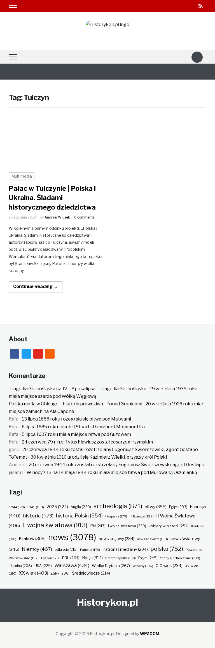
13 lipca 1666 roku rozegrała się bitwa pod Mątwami (76, 419)
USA (43, 566)
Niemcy (37, 549)
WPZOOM (149, 633)
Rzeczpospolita (120, 558)
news (72, 537)
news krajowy (116, 538)
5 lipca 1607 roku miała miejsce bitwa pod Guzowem (76, 434)
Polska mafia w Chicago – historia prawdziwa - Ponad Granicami (75, 404)
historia (38, 516)
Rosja (92, 557)
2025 (57, 506)
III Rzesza (142, 516)
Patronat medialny (125, 549)
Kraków (32, 538)
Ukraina (21, 566)
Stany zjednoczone (180, 558)
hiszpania (116, 516)
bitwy (156, 506)
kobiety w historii (169, 526)
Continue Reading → (35, 286)
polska (166, 548)
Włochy (142, 566)
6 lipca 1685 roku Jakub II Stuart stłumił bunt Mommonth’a (83, 426)
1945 (35, 507)
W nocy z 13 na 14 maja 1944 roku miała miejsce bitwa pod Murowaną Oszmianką (112, 472)
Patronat (90, 550)
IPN (98, 526)
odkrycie (66, 549)
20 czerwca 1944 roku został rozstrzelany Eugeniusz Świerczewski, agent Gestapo (110, 449)
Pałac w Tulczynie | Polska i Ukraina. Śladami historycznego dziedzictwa (52, 197)
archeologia (118, 506)
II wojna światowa (54, 525)
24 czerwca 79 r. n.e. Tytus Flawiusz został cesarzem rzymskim (87, 442)
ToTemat (18, 457)
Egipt (178, 507)
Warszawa (71, 565)
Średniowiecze (91, 573)
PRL (71, 558)
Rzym (148, 558)
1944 (17, 507)
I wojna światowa (127, 526)
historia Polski (79, 515)
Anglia (81, 507)
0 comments (84, 217)
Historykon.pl (107, 602)
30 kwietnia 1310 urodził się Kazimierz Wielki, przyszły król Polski (99, 457)
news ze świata (152, 539)
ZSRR (60, 573)
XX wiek (33, 573)
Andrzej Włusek (57, 217)
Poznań (50, 558)
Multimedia (21, 176)
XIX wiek (169, 565)
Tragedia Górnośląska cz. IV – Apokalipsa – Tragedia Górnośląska (77, 388)
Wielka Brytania (111, 565)
